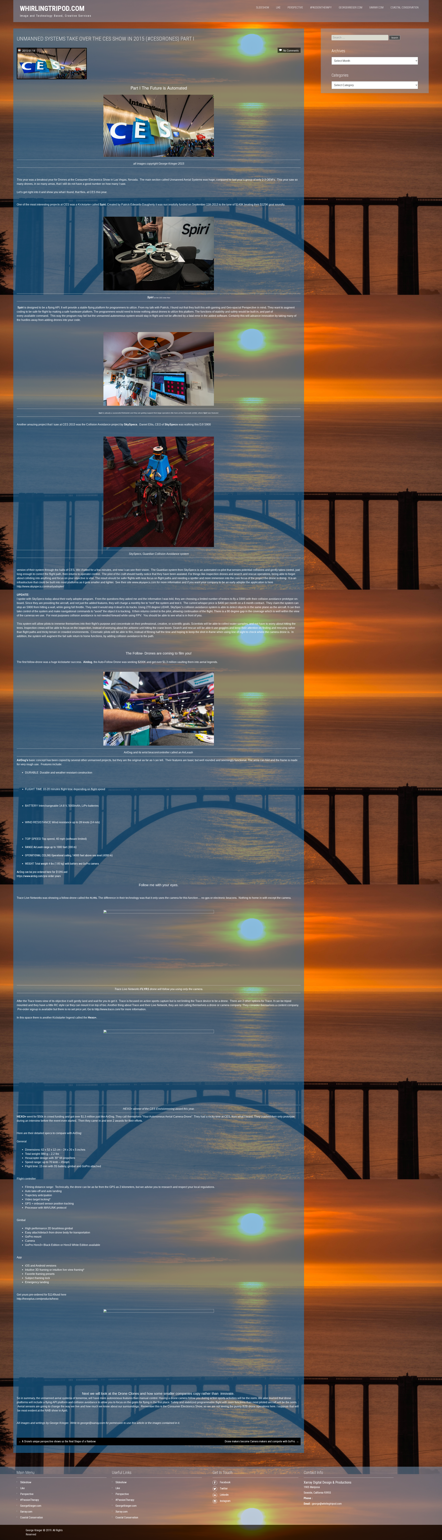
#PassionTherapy (321, 7)
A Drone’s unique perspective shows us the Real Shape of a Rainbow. (57, 1441)
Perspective (295, 7)
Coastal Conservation (405, 7)
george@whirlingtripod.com (327, 1503)
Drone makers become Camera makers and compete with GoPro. (262, 1441)
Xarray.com (376, 7)
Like (278, 7)
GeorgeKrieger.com (350, 7)
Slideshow (262, 7)
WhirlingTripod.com (52, 8)
